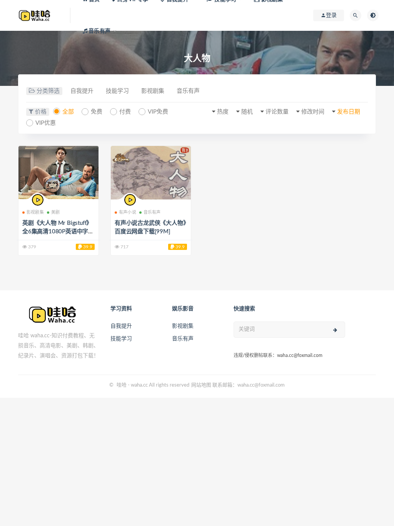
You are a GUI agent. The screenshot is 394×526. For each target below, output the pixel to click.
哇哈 (122, 385)
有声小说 (127, 212)
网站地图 (201, 385)
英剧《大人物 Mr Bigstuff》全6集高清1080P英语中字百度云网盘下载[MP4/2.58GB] (58, 231)
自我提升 (81, 91)
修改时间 (312, 112)
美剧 (55, 212)
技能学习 (117, 91)
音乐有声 (188, 91)
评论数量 (277, 112)
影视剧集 (152, 91)
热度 (223, 112)
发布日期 (348, 112)
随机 (247, 112)
